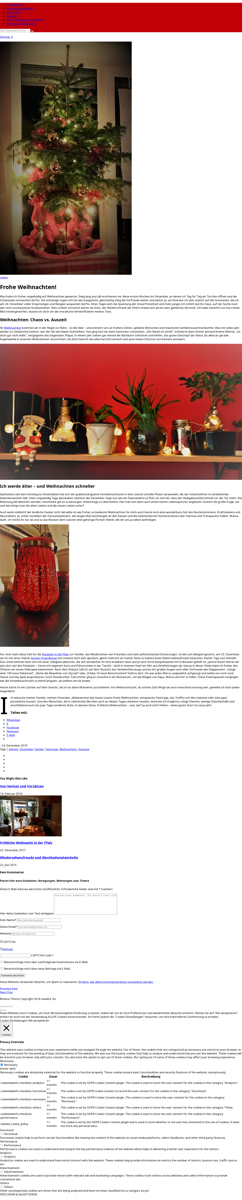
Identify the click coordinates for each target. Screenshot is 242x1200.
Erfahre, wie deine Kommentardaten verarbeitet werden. (116, 982)
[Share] (4, 1006)
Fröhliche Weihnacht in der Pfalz (26, 842)
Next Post (6, 992)
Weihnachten (12, 328)
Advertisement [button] (10, 1168)
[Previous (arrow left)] (1, 1010)
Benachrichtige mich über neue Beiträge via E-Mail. (37, 968)
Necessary (11, 1065)
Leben (4, 277)
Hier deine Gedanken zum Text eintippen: (27, 913)
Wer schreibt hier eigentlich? (25, 20)
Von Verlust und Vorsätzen (22, 786)
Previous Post (9, 988)
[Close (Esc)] (1, 1006)
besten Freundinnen (44, 658)
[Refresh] (6, 949)
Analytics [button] (6, 1153)
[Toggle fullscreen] (8, 1006)
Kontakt (12, 16)
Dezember (26, 749)
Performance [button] (8, 1141)
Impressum (14, 12)
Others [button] (4, 1183)
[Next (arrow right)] (4, 1010)
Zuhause (83, 749)
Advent (13, 749)
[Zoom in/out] (11, 1006)
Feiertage (51, 749)
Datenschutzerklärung (21, 23)
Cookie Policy (15, 5)
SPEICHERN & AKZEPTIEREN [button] (18, 1194)
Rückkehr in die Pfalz (55, 654)
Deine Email (8, 927)
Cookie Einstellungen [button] (13, 1020)
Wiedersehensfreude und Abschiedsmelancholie (39, 857)
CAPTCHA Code (41, 955)
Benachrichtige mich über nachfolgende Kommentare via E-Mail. (46, 962)
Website (5, 933)
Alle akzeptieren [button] (38, 1020)
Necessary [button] (7, 1061)
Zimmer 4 (6, 37)
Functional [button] (6, 1130)
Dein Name (8, 920)
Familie (39, 749)
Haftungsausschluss (20, 8)
